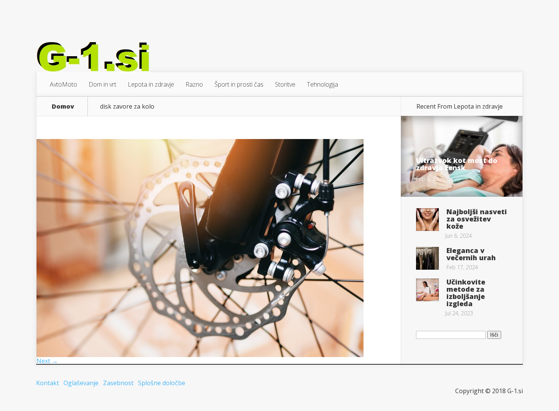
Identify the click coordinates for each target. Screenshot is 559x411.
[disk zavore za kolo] (200, 355)
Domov (63, 106)
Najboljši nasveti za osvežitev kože (476, 219)
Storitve (285, 84)
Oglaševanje (81, 383)
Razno (194, 84)
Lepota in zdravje (151, 84)
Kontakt (47, 383)
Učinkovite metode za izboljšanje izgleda (465, 292)
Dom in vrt (102, 84)
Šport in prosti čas (239, 84)
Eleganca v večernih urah (471, 254)
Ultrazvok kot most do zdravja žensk (456, 164)
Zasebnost (118, 383)
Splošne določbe (161, 383)
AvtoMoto (63, 84)
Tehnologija (322, 84)
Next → (47, 361)
